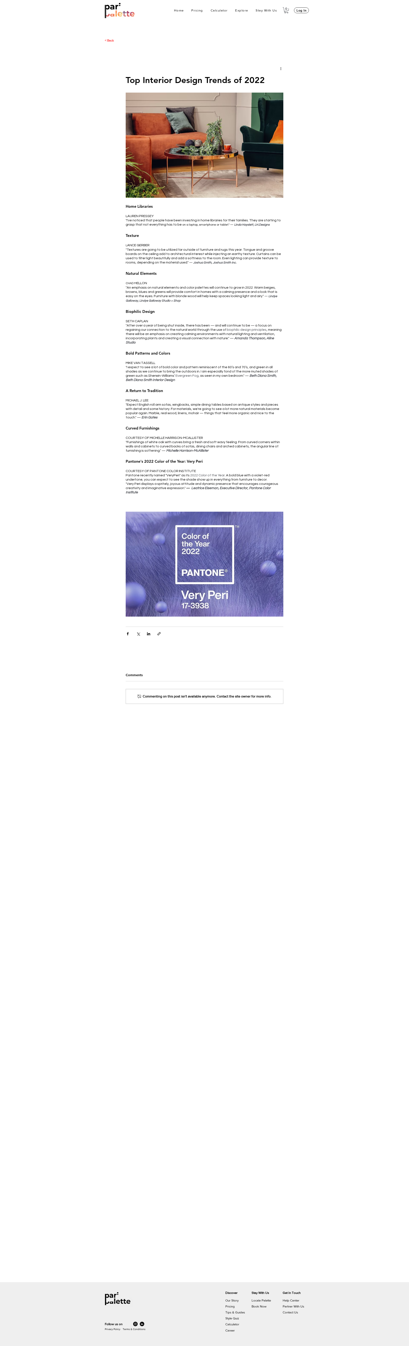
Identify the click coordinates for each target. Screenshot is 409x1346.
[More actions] (280, 68)
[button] (241, 10)
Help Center (291, 1300)
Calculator (232, 1324)
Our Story (232, 1300)
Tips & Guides (235, 1312)
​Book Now (259, 1306)
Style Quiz (232, 1318)
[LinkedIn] (142, 1324)
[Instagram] (135, 1324)
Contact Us (290, 1312)
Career (230, 1330)
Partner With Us (293, 1306)
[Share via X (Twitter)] (138, 634)
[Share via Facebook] (128, 634)
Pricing (230, 1306)
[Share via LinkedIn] (149, 634)
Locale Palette (261, 1300)
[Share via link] (159, 634)
